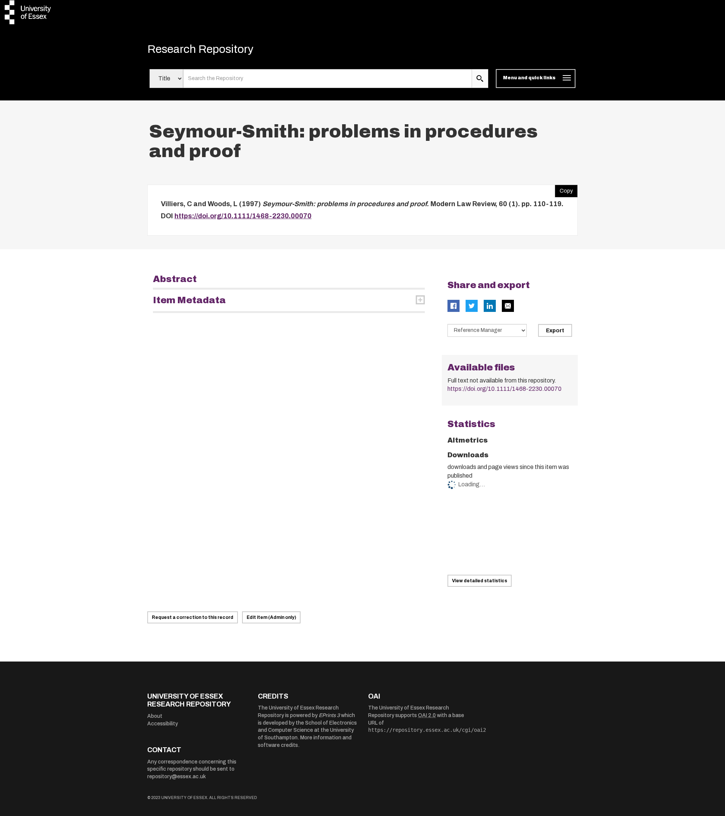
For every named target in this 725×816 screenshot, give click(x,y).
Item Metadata (189, 300)
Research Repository (200, 49)
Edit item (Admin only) (271, 617)
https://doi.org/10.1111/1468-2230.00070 (243, 216)
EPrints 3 (329, 715)
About (154, 716)
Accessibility (162, 724)
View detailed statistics (479, 580)
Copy (564, 189)
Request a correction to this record (192, 617)
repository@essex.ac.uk (176, 776)
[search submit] (480, 78)
